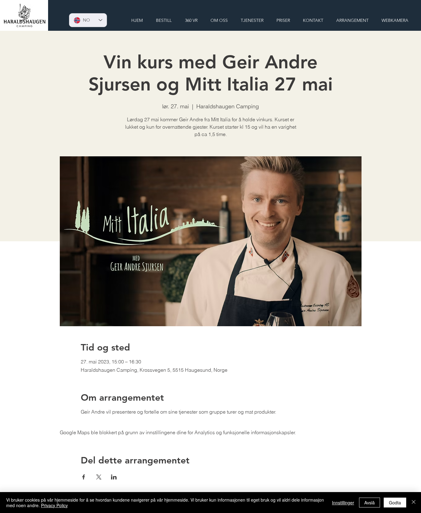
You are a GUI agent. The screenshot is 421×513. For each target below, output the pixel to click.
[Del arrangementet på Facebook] (84, 477)
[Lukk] (413, 502)
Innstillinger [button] (343, 502)
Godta (395, 502)
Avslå (369, 502)
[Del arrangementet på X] (99, 477)
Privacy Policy (54, 505)
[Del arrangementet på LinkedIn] (114, 477)
